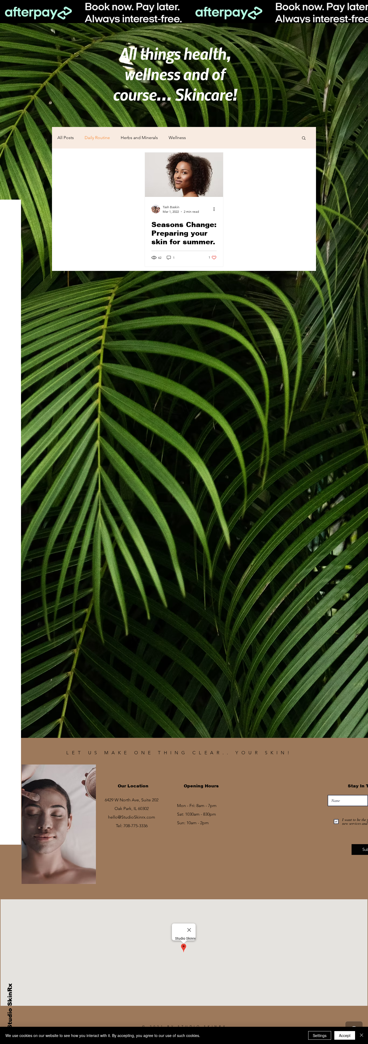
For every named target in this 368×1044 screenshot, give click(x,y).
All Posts (65, 137)
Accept (344, 1035)
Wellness (177, 137)
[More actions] (216, 209)
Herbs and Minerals (139, 137)
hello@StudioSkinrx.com (131, 817)
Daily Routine (97, 137)
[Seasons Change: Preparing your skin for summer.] (184, 175)
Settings (320, 1035)
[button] (303, 138)
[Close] (361, 1035)
